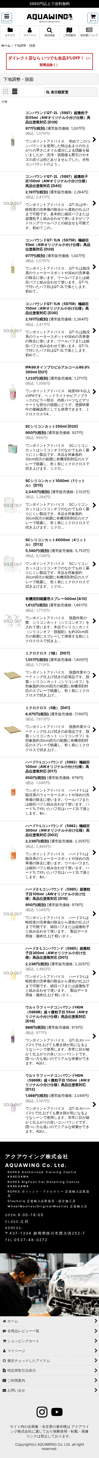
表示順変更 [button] (60, 92)
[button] (6, 18)
